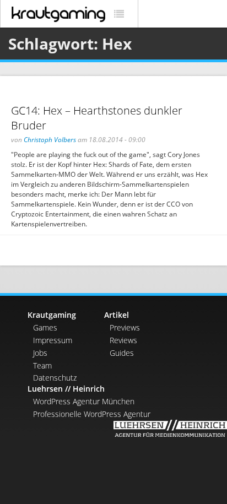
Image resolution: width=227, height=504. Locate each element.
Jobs (40, 353)
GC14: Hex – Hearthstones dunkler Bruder (96, 118)
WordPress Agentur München (83, 401)
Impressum (52, 340)
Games (45, 327)
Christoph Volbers (50, 139)
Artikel (116, 315)
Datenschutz (55, 377)
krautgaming (58, 14)
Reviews (123, 340)
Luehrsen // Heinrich (66, 388)
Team (42, 365)
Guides (122, 353)
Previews (125, 327)
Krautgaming (52, 315)
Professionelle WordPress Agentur (91, 414)
